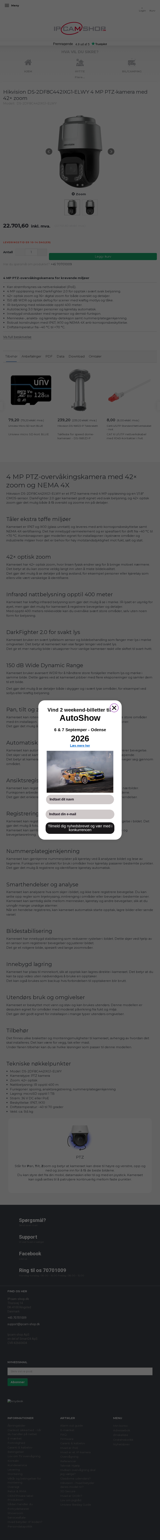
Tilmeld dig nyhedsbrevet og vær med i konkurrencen (80, 828)
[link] (80, 772)
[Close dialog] (114, 708)
